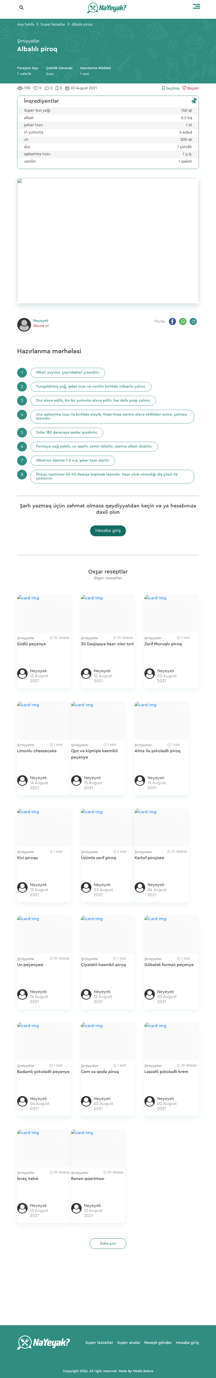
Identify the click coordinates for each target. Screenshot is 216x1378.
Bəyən (192, 88)
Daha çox (108, 1243)
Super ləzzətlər (99, 1343)
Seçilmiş (172, 88)
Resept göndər (158, 1343)
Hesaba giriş (108, 530)
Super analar (128, 1343)
